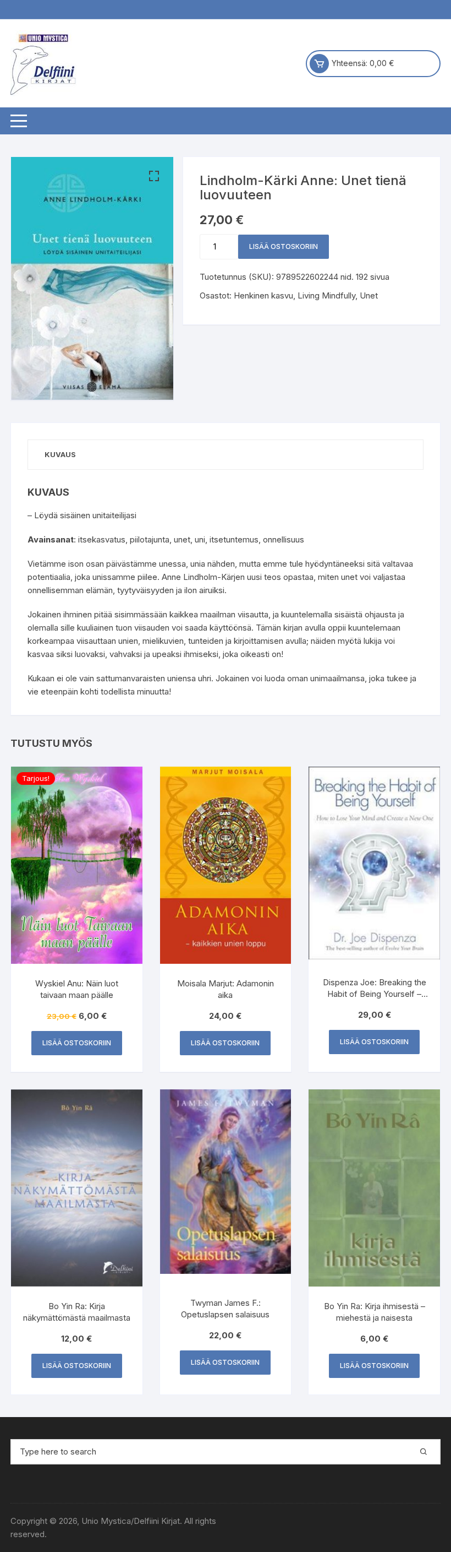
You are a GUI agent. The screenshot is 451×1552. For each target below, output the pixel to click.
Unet (369, 295)
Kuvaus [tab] (60, 454)
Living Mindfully (326, 295)
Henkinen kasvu (263, 295)
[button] (154, 176)
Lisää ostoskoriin (283, 246)
